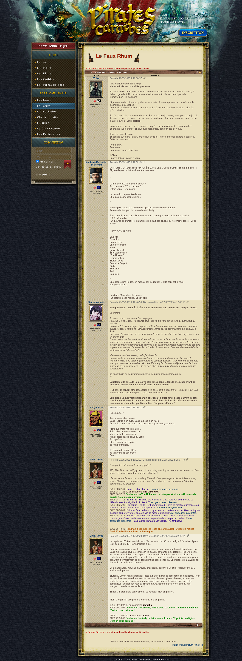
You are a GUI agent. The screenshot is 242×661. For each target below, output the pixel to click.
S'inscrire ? (43, 174)
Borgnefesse (96, 407)
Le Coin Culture (48, 128)
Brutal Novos (96, 459)
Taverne (100, 68)
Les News (44, 100)
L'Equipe (43, 122)
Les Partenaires (48, 134)
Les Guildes (45, 79)
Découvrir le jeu (53, 46)
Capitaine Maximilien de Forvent (96, 163)
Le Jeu (41, 62)
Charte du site (47, 117)
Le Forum (43, 105)
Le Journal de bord (50, 84)
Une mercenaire (96, 302)
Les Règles (45, 73)
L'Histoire (44, 67)
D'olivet (96, 78)
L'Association (47, 111)
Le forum (89, 68)
